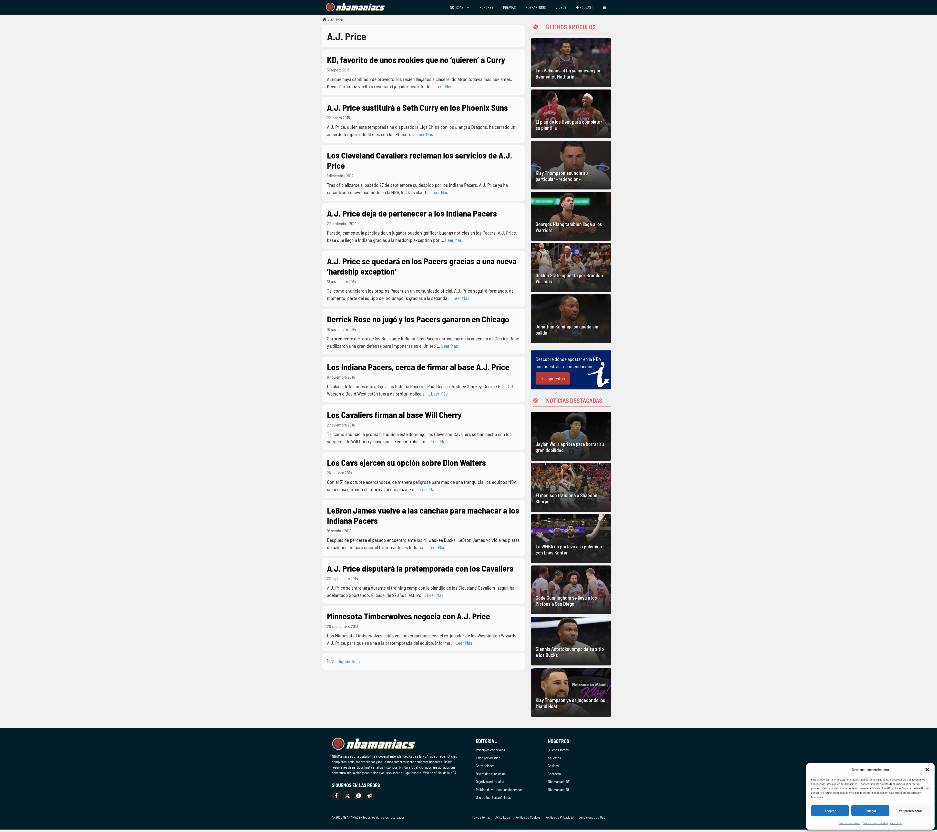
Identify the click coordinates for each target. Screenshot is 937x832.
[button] (927, 769)
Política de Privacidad (559, 817)
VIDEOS (561, 7)
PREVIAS (509, 7)
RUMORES (486, 7)
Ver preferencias (911, 811)
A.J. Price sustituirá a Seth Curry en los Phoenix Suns (417, 107)
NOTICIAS (457, 7)
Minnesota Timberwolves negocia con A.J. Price (408, 616)
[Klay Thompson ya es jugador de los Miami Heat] (571, 692)
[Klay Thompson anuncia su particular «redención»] (571, 165)
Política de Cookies (527, 817)
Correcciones (485, 765)
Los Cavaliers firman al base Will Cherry (394, 414)
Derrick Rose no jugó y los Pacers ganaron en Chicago (418, 319)
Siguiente (349, 661)
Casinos (553, 765)
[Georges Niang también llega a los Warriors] (571, 216)
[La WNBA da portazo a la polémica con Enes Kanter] (571, 538)
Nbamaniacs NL (559, 789)
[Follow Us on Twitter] (347, 795)
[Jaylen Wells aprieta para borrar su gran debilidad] (571, 436)
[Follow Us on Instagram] (358, 795)
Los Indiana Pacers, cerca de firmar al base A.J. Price (418, 367)
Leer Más (444, 86)
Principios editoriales (490, 750)
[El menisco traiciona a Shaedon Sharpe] (571, 487)
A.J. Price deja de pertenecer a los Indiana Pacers (412, 213)
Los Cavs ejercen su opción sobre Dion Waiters (406, 462)
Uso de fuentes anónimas (493, 797)
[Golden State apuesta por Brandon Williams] (571, 267)
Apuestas (554, 758)
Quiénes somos (558, 750)
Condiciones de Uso (592, 817)
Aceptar (830, 811)
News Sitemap (481, 817)
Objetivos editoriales (490, 781)
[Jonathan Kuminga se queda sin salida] (571, 318)
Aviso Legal (502, 817)
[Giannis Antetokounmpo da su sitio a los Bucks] (571, 641)
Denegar (870, 811)
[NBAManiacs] (356, 7)
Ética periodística (488, 758)
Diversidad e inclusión (491, 774)
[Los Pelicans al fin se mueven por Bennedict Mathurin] (571, 62)
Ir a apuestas (552, 378)
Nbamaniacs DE (559, 781)
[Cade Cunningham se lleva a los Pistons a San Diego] (571, 589)
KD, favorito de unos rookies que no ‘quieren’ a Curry (416, 59)
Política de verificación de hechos (499, 789)
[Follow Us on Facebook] (336, 795)
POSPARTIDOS (536, 7)
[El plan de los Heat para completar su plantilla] (571, 113)
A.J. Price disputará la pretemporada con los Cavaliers (420, 568)
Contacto (554, 774)
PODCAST (586, 7)
